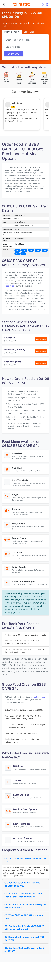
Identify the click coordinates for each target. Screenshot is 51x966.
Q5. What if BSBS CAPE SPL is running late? (23, 917)
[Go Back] (3, 4)
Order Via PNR (30, 32)
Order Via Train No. (12, 32)
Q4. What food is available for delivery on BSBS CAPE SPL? (25, 906)
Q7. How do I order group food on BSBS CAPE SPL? (24, 938)
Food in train (10, 286)
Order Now (13, 54)
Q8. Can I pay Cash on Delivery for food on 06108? (24, 949)
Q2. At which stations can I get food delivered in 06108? (22, 884)
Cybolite (28, 963)
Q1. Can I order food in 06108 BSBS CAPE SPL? (25, 860)
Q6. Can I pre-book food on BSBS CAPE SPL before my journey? (24, 928)
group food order (38, 697)
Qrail (34, 963)
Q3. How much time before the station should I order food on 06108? (23, 895)
